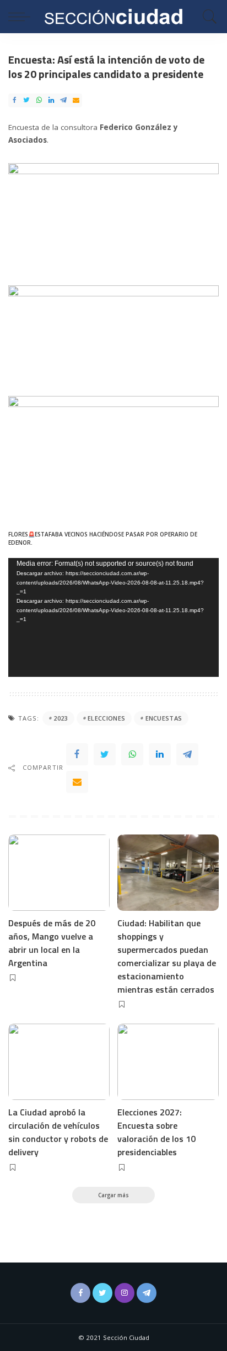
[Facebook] (14, 100)
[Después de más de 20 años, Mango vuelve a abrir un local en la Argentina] (59, 872)
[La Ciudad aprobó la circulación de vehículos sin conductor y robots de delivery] (59, 1062)
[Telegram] (63, 100)
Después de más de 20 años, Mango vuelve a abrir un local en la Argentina (51, 942)
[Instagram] (124, 1293)
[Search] (207, 16)
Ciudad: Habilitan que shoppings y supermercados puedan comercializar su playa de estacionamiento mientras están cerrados (166, 956)
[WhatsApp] (39, 100)
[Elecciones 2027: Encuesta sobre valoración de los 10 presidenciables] (168, 1062)
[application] (113, 617)
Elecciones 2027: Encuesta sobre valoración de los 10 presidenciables (156, 1132)
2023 (60, 718)
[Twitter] (26, 100)
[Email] (76, 100)
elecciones (106, 718)
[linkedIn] (51, 100)
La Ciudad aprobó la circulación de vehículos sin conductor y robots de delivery (58, 1132)
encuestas (163, 718)
